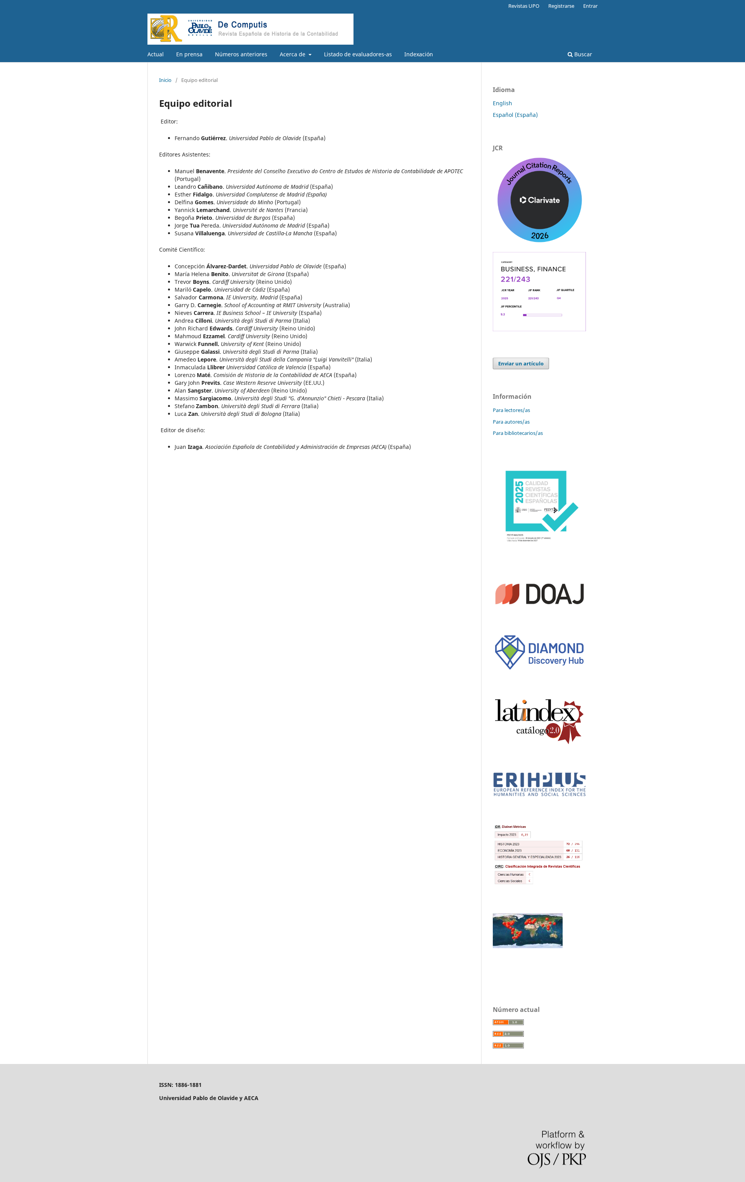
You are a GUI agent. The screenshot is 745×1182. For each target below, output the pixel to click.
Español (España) (515, 114)
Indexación (418, 54)
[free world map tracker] (528, 946)
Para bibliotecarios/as (518, 432)
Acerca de (293, 54)
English (502, 103)
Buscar (582, 54)
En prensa (189, 54)
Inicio (165, 79)
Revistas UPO (523, 5)
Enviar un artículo (521, 363)
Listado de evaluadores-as (358, 54)
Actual (155, 54)
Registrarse (561, 5)
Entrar (590, 5)
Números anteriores (241, 54)
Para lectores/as (511, 410)
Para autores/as (511, 421)
